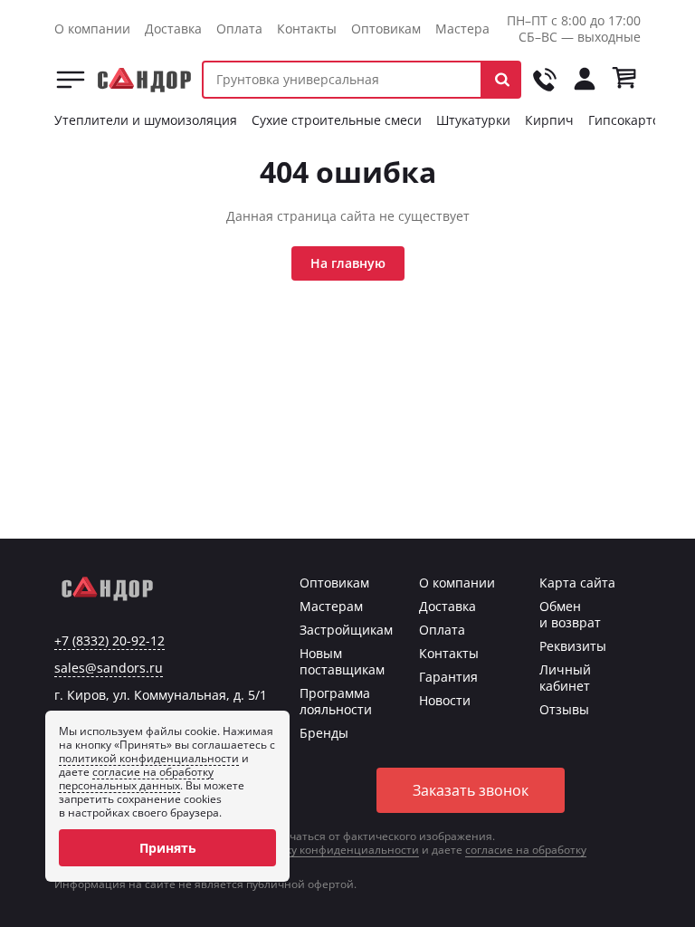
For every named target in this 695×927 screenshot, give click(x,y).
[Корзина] (624, 79)
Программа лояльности (336, 701)
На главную (348, 263)
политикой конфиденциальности (149, 758)
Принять (167, 847)
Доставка (173, 28)
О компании (92, 28)
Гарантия (448, 676)
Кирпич (549, 120)
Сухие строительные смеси (337, 120)
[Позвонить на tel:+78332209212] (545, 79)
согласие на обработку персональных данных (136, 778)
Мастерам (467, 28)
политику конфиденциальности (333, 849)
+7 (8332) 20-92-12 (109, 641)
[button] (501, 80)
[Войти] (585, 79)
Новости (445, 700)
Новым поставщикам (342, 661)
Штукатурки (473, 120)
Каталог (70, 79)
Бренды (324, 732)
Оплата (239, 28)
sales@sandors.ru (108, 668)
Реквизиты (572, 646)
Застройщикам (346, 629)
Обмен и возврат (570, 614)
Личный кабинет (565, 677)
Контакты (307, 28)
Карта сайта (577, 582)
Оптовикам (386, 28)
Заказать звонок (470, 790)
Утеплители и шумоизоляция (145, 120)
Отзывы (564, 709)
